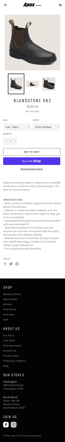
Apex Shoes (16, 435)
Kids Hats (8, 314)
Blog (5, 365)
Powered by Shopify (32, 435)
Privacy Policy (11, 355)
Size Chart (9, 340)
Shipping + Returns (14, 360)
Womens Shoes (12, 294)
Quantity (7, 134)
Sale (5, 319)
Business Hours (12, 345)
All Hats (7, 304)
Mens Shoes (10, 299)
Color (35, 120)
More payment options (32, 169)
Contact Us (9, 350)
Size (5, 120)
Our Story (8, 335)
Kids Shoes (9, 309)
